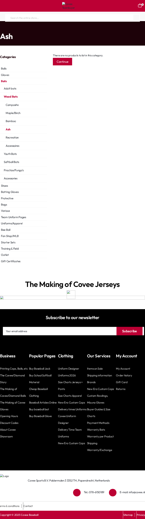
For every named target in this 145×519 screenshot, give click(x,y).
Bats (7, 28)
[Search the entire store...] (136, 18)
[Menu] (4, 6)
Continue (62, 61)
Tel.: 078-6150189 (94, 492)
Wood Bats (19, 28)
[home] (1, 29)
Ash (30, 28)
